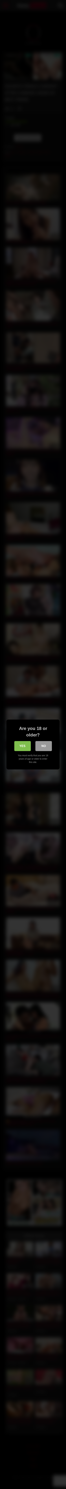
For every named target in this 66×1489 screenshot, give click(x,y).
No (43, 746)
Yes (22, 746)
